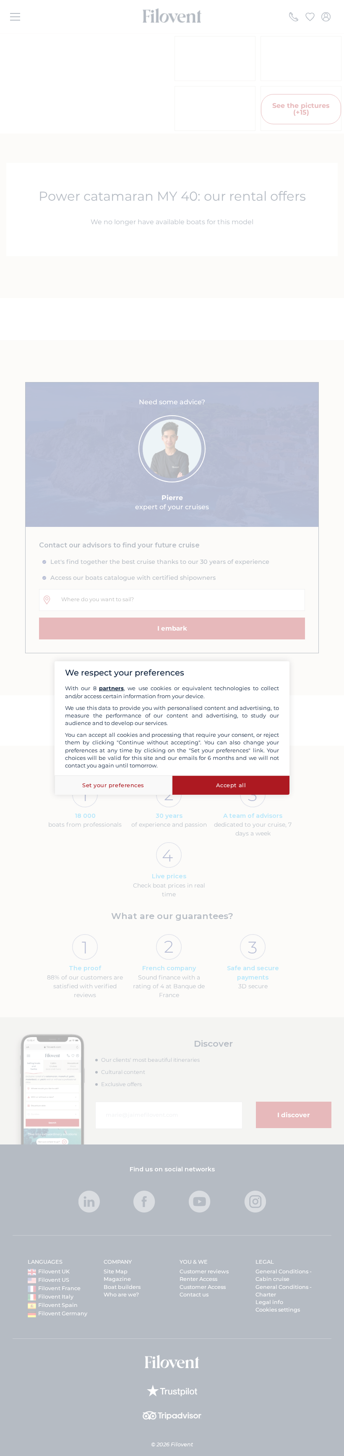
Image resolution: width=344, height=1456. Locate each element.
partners (111, 688)
